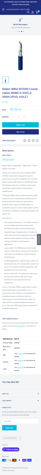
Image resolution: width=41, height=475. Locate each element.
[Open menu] (3, 9)
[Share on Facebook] (24, 140)
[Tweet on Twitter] (33, 140)
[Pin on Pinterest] (29, 140)
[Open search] (28, 12)
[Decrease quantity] (12, 116)
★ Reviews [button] (39, 239)
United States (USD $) (9, 438)
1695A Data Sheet (8, 159)
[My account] (32, 12)
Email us (21, 326)
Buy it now (20, 132)
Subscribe (9, 428)
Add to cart (20, 125)
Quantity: (5, 117)
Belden (5, 102)
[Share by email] (37, 140)
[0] (37, 12)
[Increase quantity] (24, 116)
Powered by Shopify (8, 470)
